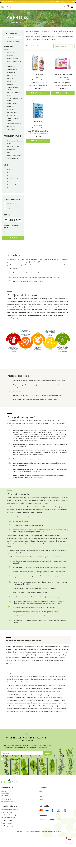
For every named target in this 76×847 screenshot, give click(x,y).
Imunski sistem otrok (13, 146)
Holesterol (10, 84)
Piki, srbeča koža (12, 112)
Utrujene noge (11, 72)
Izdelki (6, 165)
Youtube (58, 819)
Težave (13, 22)
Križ (8, 182)
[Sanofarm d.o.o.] (8, 6)
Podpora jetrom (11, 81)
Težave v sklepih (12, 66)
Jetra (8, 188)
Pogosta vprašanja (7, 812)
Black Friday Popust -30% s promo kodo (13, 219)
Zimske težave (11, 75)
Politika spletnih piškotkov (8, 818)
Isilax (9, 209)
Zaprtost (10, 95)
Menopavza (11, 109)
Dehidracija (10, 106)
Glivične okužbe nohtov (14, 123)
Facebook (43, 819)
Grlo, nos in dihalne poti (14, 185)
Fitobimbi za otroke (12, 136)
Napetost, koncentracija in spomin (14, 99)
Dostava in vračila (6, 823)
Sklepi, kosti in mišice (13, 179)
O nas (40, 791)
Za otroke (10, 55)
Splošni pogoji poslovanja (8, 815)
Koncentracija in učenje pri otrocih (14, 142)
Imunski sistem (11, 78)
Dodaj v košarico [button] (38, 93)
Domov (8, 22)
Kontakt (41, 799)
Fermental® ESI (11, 203)
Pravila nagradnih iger (7, 826)
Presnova (10, 176)
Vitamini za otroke (12, 158)
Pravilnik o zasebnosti (7, 820)
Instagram (51, 819)
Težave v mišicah (12, 69)
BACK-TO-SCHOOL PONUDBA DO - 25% (44, 1)
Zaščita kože (11, 115)
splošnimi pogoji (16, 759)
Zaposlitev (42, 797)
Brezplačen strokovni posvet (9, 810)
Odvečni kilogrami (12, 58)
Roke (8, 173)
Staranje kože (11, 52)
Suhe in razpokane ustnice (12, 119)
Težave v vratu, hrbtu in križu (14, 62)
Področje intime (11, 126)
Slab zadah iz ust (12, 129)
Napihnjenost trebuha (13, 92)
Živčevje (9, 170)
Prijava (47, 753)
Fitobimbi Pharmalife (13, 206)
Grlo (8, 152)
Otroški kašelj (11, 149)
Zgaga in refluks (12, 103)
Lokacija (41, 794)
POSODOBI (13, 238)
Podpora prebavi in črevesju (12, 88)
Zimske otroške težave (14, 155)
